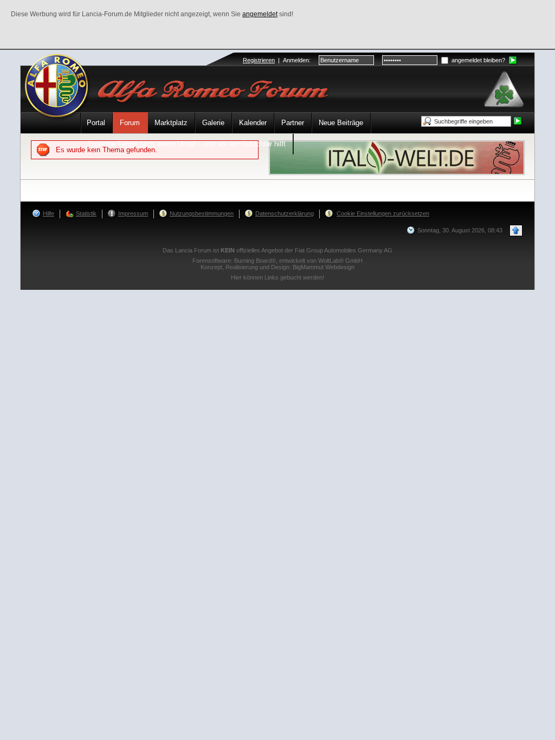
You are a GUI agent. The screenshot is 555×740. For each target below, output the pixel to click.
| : (277, 60)
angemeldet (260, 14)
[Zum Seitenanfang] (516, 230)
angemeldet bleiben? (477, 60)
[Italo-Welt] (397, 157)
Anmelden (296, 60)
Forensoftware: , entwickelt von (277, 260)
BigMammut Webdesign (323, 267)
